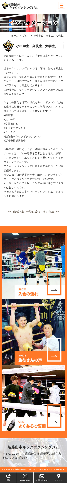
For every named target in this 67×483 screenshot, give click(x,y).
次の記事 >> (51, 211)
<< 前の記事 (16, 211)
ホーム (15, 35)
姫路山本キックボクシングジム (33, 447)
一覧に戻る (33, 211)
